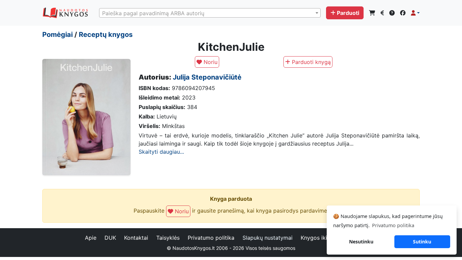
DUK (110, 237)
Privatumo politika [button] (393, 225)
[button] (415, 13)
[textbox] (209, 13)
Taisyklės (168, 237)
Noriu (209, 62)
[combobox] (210, 13)
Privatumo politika (211, 237)
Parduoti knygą (310, 62)
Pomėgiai (57, 34)
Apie (90, 237)
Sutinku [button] (422, 241)
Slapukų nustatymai (267, 237)
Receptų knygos (106, 34)
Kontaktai (136, 237)
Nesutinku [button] (361, 241)
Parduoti (348, 12)
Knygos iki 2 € (319, 237)
